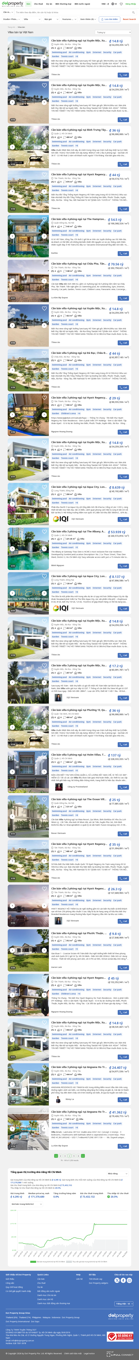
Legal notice (89, 1353)
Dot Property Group (71, 1317)
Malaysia (46, 1317)
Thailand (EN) (12, 1317)
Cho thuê (38, 4)
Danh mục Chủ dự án (46, 1295)
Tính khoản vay (95, 1279)
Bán (28, 4)
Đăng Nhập (131, 4)
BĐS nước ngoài (82, 4)
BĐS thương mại (63, 4)
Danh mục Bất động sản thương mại (53, 1303)
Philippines (36, 1317)
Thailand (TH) (25, 1317)
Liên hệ (79, 1279)
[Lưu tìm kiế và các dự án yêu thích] (121, 4)
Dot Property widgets (98, 1283)
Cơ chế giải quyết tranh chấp (18, 1291)
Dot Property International (18, 1321)
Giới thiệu (10, 1279)
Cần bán (41, 1279)
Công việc (10, 1283)
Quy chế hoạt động (14, 1287)
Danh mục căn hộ (45, 1299)
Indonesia (56, 1317)
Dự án (49, 4)
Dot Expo (35, 1321)
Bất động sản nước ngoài (48, 1291)
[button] (44, 41)
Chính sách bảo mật (73, 1353)
